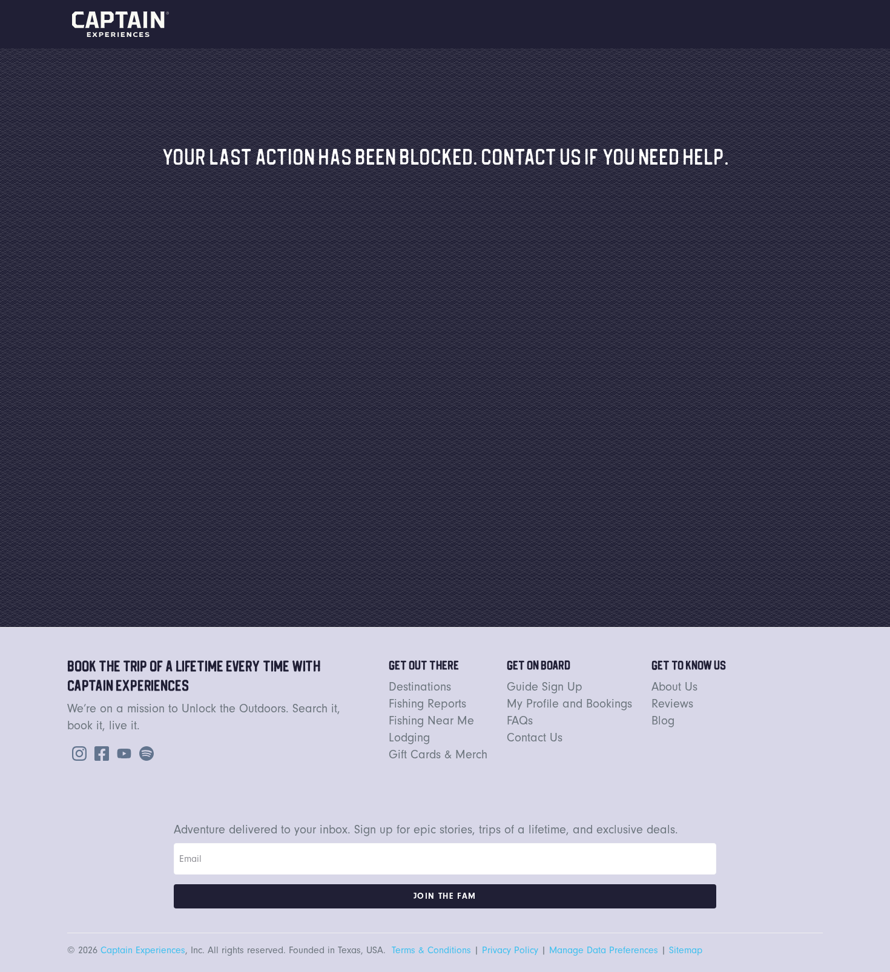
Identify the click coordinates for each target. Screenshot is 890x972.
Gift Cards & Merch (438, 754)
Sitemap (685, 950)
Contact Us (534, 737)
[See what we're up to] (77, 752)
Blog (662, 720)
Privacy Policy (510, 950)
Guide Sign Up (544, 687)
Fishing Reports (427, 704)
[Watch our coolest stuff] (121, 752)
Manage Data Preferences (603, 950)
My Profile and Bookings (569, 704)
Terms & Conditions (431, 950)
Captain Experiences (143, 950)
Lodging (409, 737)
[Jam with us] (144, 752)
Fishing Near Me (431, 720)
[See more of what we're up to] (99, 752)
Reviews (672, 704)
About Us (674, 687)
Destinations (420, 687)
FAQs (520, 720)
